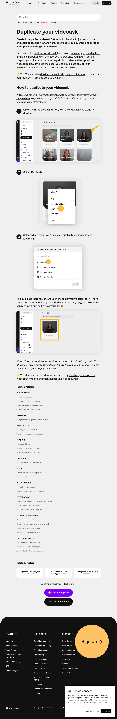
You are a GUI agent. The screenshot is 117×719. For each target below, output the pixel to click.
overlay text (93, 53)
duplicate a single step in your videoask (62, 74)
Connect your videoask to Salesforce (29, 510)
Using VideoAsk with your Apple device (30, 405)
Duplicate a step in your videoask (28, 401)
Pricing (54, 3)
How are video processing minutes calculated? (32, 524)
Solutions (42, 3)
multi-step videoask (45, 53)
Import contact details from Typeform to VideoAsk (34, 501)
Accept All (106, 711)
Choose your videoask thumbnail (28, 448)
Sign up (106, 3)
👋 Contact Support (58, 592)
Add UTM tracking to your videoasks (29, 463)
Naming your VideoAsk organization (29, 532)
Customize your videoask (25, 487)
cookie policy (102, 702)
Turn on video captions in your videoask (30, 434)
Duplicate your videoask (24, 397)
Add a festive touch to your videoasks (29, 551)
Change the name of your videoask (28, 410)
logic (24, 56)
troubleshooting (47, 22)
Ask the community (58, 601)
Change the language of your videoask (30, 491)
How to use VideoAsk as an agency (28, 547)
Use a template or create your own (28, 542)
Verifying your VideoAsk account (28, 528)
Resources (78, 3)
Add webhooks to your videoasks (28, 505)
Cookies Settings (92, 711)
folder (42, 235)
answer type (78, 53)
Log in (96, 3)
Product (30, 3)
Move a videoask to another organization (30, 520)
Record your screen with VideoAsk (28, 430)
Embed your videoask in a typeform (29, 473)
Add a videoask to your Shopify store (29, 477)
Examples (65, 3)
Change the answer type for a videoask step (32, 420)
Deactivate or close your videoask (28, 452)
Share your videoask (23, 444)
